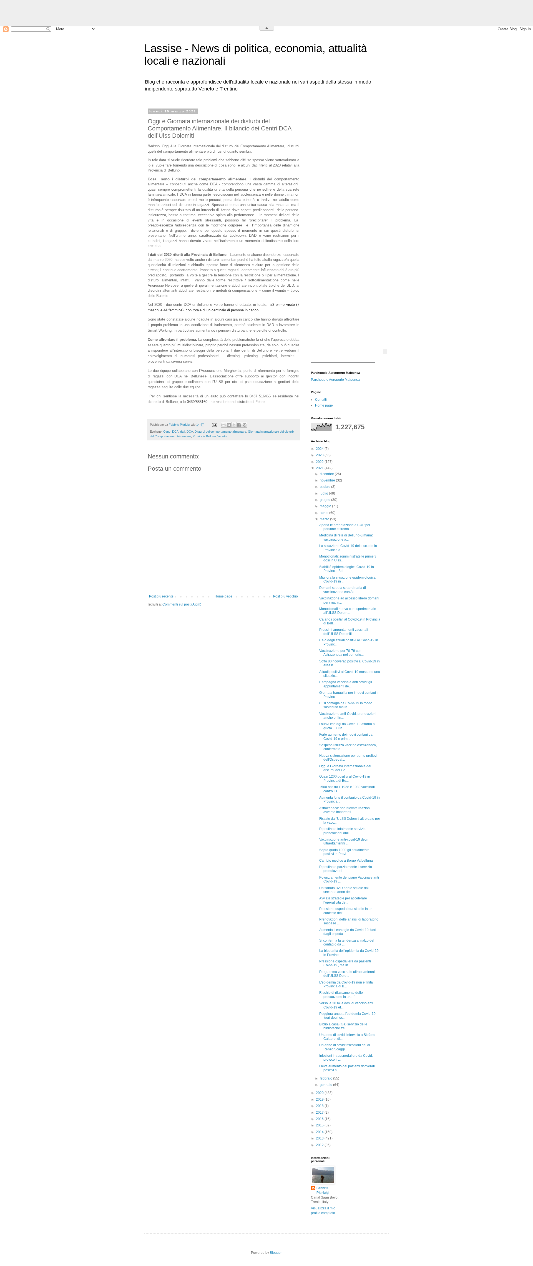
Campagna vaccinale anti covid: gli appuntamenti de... (345, 684)
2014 (320, 1132)
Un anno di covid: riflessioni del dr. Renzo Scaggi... (345, 1047)
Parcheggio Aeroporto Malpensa (335, 380)
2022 (320, 462)
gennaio (326, 1085)
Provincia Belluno (204, 436)
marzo (325, 519)
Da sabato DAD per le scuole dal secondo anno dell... (344, 890)
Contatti (321, 400)
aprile (324, 513)
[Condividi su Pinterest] (244, 425)
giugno (325, 500)
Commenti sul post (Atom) (181, 604)
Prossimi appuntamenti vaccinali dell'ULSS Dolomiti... (343, 631)
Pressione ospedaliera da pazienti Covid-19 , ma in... (345, 963)
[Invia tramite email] (223, 425)
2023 (320, 455)
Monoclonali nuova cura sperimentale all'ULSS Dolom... (347, 611)
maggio (326, 506)
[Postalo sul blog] (229, 425)
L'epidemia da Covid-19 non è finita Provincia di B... (346, 984)
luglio (324, 493)
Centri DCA (170, 431)
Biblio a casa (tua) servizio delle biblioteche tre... (343, 1026)
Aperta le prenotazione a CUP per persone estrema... (344, 527)
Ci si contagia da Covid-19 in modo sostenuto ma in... (345, 705)
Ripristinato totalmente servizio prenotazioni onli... (342, 831)
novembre (328, 480)
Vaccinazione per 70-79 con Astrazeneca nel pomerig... (341, 653)
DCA (190, 431)
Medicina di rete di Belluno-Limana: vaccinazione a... (346, 537)
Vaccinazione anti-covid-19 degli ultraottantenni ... (343, 841)
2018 (320, 1106)
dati (182, 431)
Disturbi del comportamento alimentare (220, 431)
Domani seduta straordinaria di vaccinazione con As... (342, 590)
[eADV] (385, 351)
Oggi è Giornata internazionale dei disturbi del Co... (345, 768)
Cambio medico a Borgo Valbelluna (346, 861)
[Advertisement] (345, 193)
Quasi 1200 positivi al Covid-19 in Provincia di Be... (344, 778)
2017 (320, 1112)
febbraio (326, 1078)
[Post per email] (214, 424)
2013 (320, 1138)
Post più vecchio (285, 596)
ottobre (325, 487)
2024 (320, 449)
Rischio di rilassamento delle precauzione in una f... (341, 994)
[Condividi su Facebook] (239, 425)
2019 (320, 1099)
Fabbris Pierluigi (322, 1190)
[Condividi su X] (234, 425)
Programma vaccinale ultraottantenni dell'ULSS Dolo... (347, 974)
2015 (320, 1125)
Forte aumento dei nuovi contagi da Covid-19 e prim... (346, 736)
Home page (223, 596)
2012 (320, 1145)
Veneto (222, 436)
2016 (320, 1119)
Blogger (275, 1253)
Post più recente (161, 596)
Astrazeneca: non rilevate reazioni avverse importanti (345, 810)
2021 (320, 468)
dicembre (327, 474)
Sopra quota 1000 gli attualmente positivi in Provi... (344, 852)
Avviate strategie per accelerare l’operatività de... (343, 900)
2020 (320, 1093)
